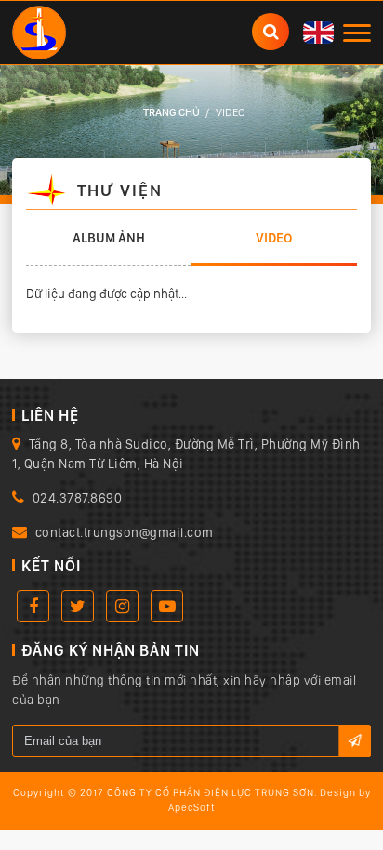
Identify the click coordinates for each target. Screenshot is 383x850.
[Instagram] (122, 606)
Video (274, 237)
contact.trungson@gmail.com (124, 532)
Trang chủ (171, 112)
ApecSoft (192, 808)
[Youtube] (167, 606)
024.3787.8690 (78, 497)
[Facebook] (33, 606)
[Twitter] (77, 606)
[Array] (39, 30)
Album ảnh (109, 237)
